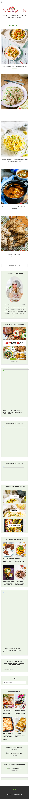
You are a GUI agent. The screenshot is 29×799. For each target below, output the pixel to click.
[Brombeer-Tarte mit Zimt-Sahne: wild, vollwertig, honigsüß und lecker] (20, 701)
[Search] (27, 2)
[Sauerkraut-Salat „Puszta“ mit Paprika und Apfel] (14, 46)
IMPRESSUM (10, 794)
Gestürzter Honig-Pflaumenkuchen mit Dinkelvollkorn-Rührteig (8, 713)
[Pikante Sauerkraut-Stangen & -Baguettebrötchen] (14, 233)
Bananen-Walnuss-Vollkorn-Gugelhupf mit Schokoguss (20, 583)
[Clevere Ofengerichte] (14, 525)
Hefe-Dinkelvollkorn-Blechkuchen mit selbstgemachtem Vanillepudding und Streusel (8, 736)
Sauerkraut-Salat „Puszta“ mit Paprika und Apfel (14, 66)
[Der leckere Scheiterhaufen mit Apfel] (20, 724)
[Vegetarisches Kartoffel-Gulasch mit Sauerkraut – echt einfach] (14, 186)
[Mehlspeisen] (14, 510)
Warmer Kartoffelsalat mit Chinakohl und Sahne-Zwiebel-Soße (8, 583)
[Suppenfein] (14, 496)
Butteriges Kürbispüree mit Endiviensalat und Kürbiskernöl (19, 561)
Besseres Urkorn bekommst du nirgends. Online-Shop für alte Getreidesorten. (12, 412)
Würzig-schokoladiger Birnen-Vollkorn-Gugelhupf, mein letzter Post (8, 561)
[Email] (14, 789)
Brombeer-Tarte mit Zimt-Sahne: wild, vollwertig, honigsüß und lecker (20, 713)
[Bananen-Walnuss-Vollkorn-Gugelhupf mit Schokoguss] (20, 572)
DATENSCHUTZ (18, 794)
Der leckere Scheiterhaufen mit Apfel (19, 735)
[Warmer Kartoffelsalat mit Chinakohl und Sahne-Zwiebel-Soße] (8, 572)
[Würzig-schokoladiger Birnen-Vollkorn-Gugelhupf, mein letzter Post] (8, 549)
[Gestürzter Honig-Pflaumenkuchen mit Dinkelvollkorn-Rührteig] (8, 701)
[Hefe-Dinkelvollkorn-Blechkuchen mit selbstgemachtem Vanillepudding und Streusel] (8, 724)
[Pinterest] (11, 789)
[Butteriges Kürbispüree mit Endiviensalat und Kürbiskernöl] (20, 549)
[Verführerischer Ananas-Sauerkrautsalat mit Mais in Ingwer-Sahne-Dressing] (14, 139)
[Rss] (18, 789)
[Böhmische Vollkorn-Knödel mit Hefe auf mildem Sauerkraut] (14, 91)
